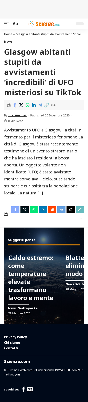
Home (8, 34)
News (8, 41)
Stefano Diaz (17, 115)
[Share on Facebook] (15, 105)
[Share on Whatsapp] (27, 105)
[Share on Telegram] (40, 105)
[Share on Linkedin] (34, 105)
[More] (53, 105)
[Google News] (30, 389)
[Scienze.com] (44, 23)
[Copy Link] (46, 105)
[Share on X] (21, 105)
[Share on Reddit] (52, 209)
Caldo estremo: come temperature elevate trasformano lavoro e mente (30, 277)
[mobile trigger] (7, 23)
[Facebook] (23, 389)
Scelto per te (27, 308)
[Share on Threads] (71, 209)
